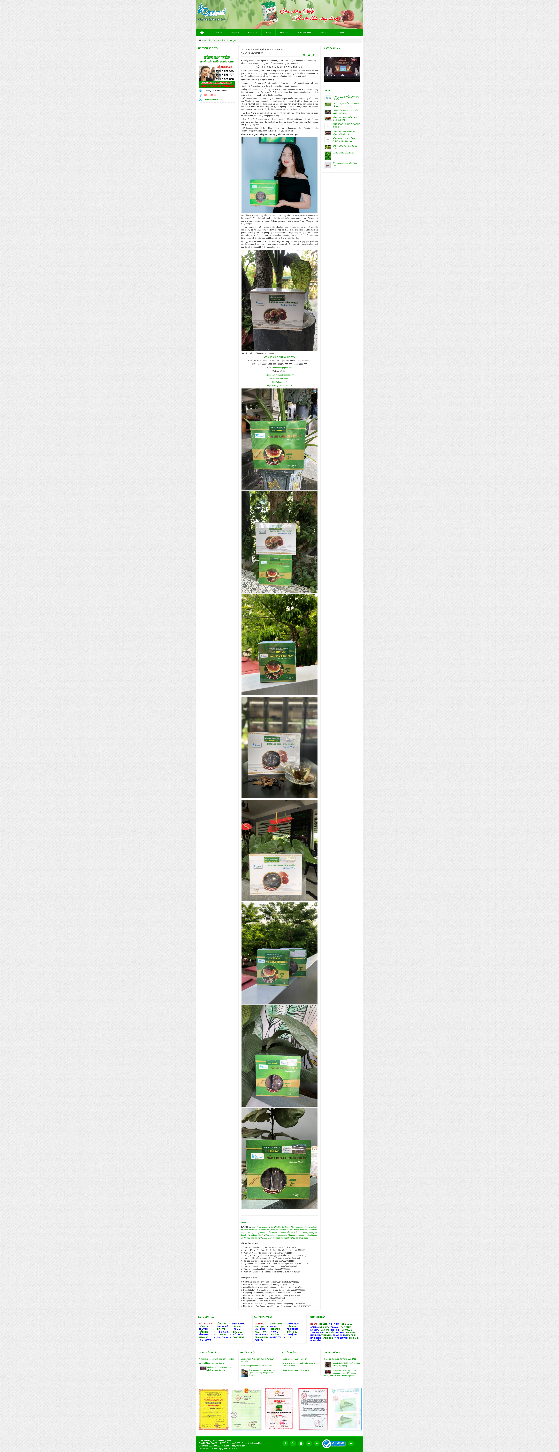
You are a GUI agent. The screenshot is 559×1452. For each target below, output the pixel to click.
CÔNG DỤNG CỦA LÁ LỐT (344, 152)
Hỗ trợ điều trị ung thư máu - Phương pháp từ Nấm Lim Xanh (269, 1255)
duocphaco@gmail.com (282, 367)
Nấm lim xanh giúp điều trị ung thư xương (261, 1269)
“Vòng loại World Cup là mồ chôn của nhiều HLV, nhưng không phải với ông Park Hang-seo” (340, 1373)
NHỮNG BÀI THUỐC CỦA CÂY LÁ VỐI (346, 98)
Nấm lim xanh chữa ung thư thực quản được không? (266, 1247)
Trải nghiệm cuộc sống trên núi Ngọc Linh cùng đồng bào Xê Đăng (262, 1373)
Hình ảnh (284, 32)
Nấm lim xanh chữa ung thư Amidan (258, 1298)
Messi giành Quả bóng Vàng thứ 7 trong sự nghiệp (346, 1364)
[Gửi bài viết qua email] (304, 55)
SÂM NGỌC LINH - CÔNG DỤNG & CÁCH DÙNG (344, 140)
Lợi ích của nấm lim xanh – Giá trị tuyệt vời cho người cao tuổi (270, 1263)
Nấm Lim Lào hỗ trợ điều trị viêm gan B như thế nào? (266, 1258)
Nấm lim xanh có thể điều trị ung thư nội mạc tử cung (266, 1271)
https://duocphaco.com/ (280, 378)
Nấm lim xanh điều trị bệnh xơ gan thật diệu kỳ (263, 1284)
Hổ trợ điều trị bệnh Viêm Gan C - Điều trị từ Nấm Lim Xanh (269, 1250)
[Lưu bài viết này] (314, 55)
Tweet (243, 1222)
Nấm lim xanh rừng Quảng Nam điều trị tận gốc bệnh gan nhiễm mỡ (271, 1306)
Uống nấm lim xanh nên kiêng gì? (257, 1300)
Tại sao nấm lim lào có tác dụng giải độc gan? (263, 1260)
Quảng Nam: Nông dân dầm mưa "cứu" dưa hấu (257, 1360)
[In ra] (309, 55)
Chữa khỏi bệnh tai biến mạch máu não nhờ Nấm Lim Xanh (268, 1287)
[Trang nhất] (202, 32)
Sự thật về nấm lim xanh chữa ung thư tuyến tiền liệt (265, 1281)
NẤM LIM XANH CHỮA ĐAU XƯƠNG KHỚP (345, 118)
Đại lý (268, 32)
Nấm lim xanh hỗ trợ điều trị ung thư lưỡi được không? (266, 1295)
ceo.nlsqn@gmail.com (212, 99)
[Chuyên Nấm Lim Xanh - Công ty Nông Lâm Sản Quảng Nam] (211, 11)
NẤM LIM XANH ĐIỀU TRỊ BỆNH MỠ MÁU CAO (344, 133)
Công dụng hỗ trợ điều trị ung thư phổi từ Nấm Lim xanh (266, 1292)
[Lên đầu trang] (351, 1443)
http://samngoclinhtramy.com (279, 385)
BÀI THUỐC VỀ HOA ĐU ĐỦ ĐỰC (345, 147)
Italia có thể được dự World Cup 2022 (340, 1359)
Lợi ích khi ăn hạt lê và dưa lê (211, 1363)
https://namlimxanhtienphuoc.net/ (280, 374)
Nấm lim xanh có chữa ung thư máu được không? (265, 1266)
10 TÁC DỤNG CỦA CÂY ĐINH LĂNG (346, 105)
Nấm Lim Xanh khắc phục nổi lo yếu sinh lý (262, 1252)
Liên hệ (323, 32)
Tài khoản (340, 32)
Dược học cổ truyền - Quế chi (295, 1359)
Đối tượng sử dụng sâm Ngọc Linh (345, 164)
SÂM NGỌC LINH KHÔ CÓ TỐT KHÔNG (346, 125)
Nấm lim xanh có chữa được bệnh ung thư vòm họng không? (268, 1303)
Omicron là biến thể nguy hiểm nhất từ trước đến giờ (220, 1368)
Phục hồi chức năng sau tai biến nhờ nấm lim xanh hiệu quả (268, 1289)
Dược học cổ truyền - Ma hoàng (296, 1370)
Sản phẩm (235, 32)
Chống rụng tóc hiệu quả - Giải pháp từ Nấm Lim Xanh (299, 1364)
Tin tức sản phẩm (304, 32)
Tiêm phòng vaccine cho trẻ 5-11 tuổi (256, 1365)
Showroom (252, 32)
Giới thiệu (218, 32)
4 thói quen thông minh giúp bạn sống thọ (216, 1359)
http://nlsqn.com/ (279, 381)
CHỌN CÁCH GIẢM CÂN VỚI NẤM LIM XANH (345, 112)
